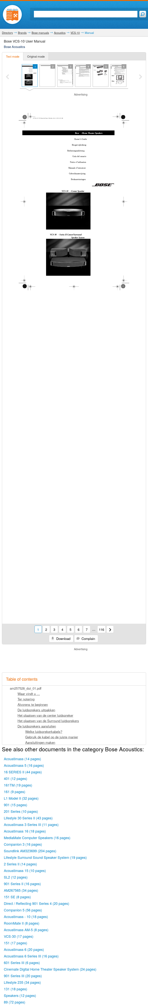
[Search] (142, 14)
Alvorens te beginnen (33, 704)
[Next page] (110, 629)
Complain (88, 638)
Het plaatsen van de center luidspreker (45, 715)
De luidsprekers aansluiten (37, 726)
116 (101, 629)
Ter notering (26, 699)
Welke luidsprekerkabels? (43, 731)
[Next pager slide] (140, 77)
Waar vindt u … (29, 693)
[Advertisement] (74, 102)
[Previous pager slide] (7, 77)
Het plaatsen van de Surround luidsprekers (48, 720)
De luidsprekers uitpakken (36, 709)
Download (62, 638)
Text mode (12, 56)
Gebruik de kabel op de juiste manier (51, 736)
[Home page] (12, 14)
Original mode (36, 56)
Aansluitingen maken (40, 742)
